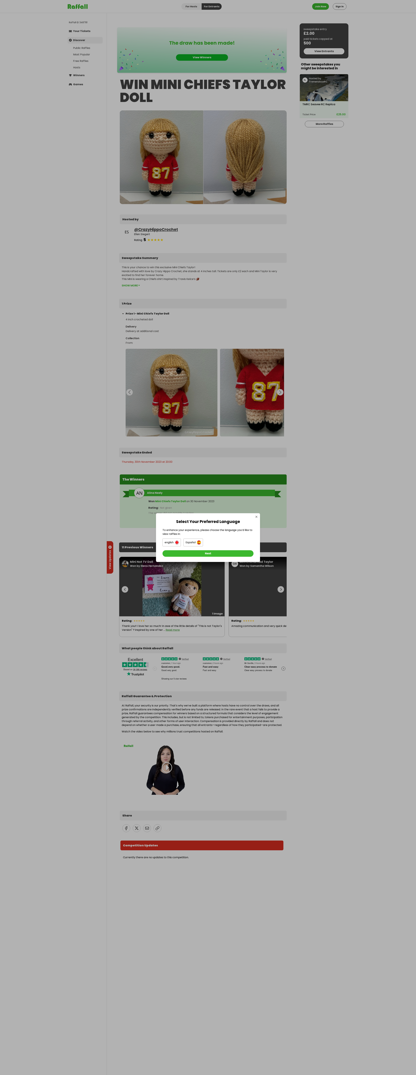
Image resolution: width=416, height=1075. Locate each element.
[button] (171, 542)
